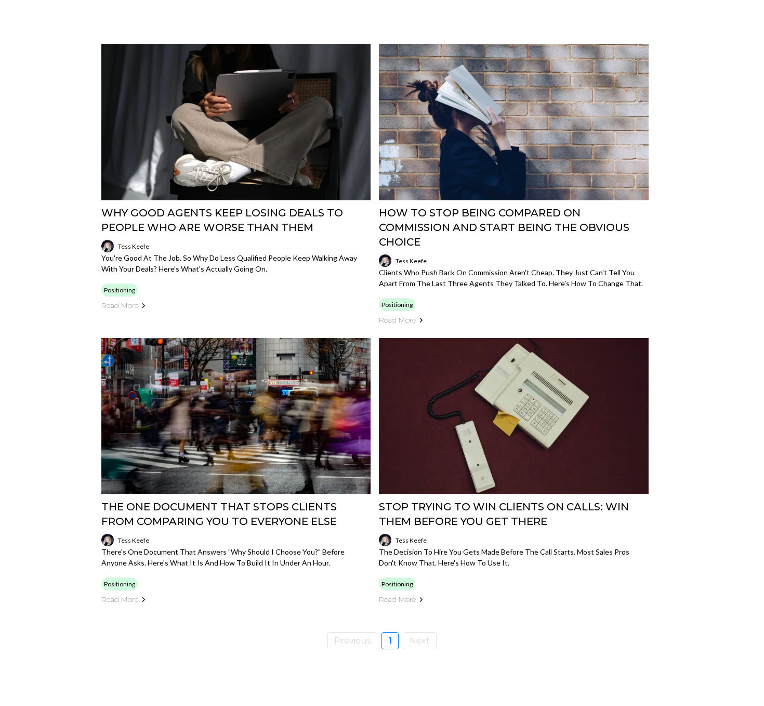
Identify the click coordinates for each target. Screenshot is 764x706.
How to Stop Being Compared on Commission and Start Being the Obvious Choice (504, 227)
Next (420, 641)
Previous (352, 641)
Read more (119, 305)
